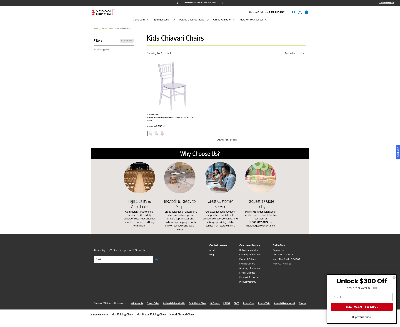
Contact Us (278, 250)
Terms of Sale (264, 303)
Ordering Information (249, 255)
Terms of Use (248, 303)
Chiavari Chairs (107, 29)
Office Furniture (222, 20)
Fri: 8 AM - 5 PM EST (283, 264)
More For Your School (251, 20)
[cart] (306, 14)
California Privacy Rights (174, 303)
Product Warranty (247, 282)
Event (96, 29)
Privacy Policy (153, 303)
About (212, 250)
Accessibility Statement (284, 303)
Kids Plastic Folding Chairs (151, 314)
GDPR (236, 303)
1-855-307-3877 (277, 12)
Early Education (162, 20)
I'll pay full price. (361, 317)
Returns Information (249, 277)
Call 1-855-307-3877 (283, 255)
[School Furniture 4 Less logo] (103, 12)
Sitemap (302, 303)
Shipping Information (249, 268)
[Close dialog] (394, 277)
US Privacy (215, 303)
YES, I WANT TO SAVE (361, 307)
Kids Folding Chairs (122, 314)
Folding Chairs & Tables (191, 20)
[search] (294, 12)
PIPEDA (226, 303)
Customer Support (386, 3)
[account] (300, 12)
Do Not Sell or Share (197, 303)
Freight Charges (247, 273)
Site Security (137, 303)
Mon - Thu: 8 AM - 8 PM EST (286, 259)
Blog (211, 255)
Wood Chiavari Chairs (182, 314)
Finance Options (247, 264)
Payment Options (247, 259)
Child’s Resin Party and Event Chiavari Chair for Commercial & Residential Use (172, 118)
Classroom (139, 20)
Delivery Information (249, 250)
